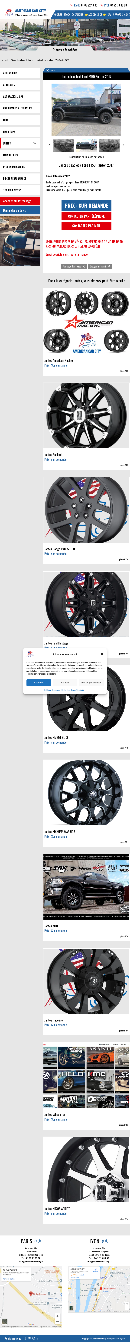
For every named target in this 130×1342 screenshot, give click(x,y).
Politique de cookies (52, 689)
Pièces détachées (18, 60)
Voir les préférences (91, 682)
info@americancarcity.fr (31, 1261)
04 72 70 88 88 (118, 5)
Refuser (65, 682)
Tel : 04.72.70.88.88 (99, 1258)
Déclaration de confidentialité (73, 689)
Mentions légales (118, 1338)
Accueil (4, 60)
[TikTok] (37, 1338)
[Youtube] (29, 1338)
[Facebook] (25, 1338)
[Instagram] (33, 1338)
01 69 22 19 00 (89, 5)
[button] (102, 654)
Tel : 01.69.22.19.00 (30, 1258)
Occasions (77, 14)
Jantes (30, 60)
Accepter (38, 682)
